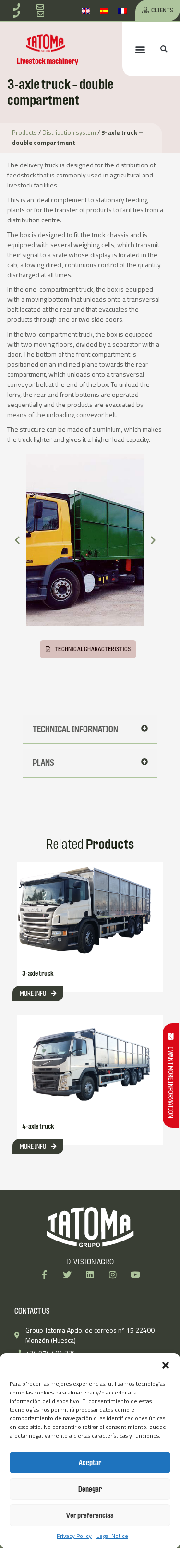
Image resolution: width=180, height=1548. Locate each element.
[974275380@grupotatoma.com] (42, 14)
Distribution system (69, 132)
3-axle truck (38, 973)
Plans (43, 763)
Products (24, 132)
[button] (165, 1365)
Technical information (75, 729)
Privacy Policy (74, 1535)
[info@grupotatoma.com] (42, 7)
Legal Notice (112, 1535)
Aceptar (90, 1463)
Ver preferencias (90, 1515)
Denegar (90, 1489)
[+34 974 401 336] (18, 7)
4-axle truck (38, 1126)
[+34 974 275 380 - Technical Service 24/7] (18, 14)
